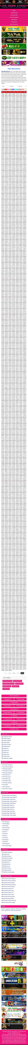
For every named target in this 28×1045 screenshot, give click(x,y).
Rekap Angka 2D (15, 709)
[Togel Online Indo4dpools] (14, 975)
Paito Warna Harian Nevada (9, 896)
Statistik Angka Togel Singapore (10, 795)
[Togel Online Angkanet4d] (14, 1009)
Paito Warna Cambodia (8, 770)
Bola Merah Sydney (7, 856)
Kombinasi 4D (8, 725)
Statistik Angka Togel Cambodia (10, 801)
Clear (22, 673)
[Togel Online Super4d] (14, 40)
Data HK (22, 1035)
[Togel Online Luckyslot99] (14, 980)
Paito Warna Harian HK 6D (8, 898)
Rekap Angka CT (8, 705)
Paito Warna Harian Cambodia (9, 884)
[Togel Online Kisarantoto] (14, 52)
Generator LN (8, 699)
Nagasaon (8, 908)
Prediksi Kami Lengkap (8, 758)
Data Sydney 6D (6, 843)
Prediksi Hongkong (7, 740)
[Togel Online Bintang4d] (14, 952)
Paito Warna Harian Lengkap (9, 902)
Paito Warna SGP (16, 1035)
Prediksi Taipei (6, 754)
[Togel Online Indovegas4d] (14, 1026)
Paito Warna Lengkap (7, 788)
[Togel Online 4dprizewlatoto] (14, 963)
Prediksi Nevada (6, 756)
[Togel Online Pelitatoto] (14, 57)
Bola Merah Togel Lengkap (8, 872)
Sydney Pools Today (9, 910)
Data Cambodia (6, 827)
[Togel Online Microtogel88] (14, 917)
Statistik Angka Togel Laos (8, 809)
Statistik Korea (15, 686)
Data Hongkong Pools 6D (6, 736)
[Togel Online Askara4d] (14, 946)
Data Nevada (5, 839)
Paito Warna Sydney (7, 768)
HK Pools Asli (23, 1042)
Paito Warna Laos (6, 778)
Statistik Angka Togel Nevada (9, 813)
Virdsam (3, 908)
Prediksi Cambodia (7, 744)
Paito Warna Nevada (7, 782)
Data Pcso (5, 831)
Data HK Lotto (20, 1041)
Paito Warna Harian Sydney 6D (9, 900)
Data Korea (5, 833)
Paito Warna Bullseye (7, 772)
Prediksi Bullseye (6, 746)
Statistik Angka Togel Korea (9, 807)
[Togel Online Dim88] (14, 34)
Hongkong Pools (17, 910)
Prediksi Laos (6, 752)
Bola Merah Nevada (7, 870)
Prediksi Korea (6, 688)
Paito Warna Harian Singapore (9, 878)
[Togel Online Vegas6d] (14, 940)
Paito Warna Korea (14, 69)
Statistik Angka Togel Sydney (9, 799)
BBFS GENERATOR (14, 696)
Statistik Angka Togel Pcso (8, 805)
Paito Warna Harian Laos (8, 892)
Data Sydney (5, 825)
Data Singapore (6, 821)
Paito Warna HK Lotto (12, 1041)
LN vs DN (14, 722)
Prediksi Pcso (6, 748)
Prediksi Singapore (7, 738)
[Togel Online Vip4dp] (14, 986)
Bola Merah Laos (6, 866)
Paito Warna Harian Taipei (8, 894)
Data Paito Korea (19, 683)
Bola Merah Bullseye (7, 860)
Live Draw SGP (14, 15)
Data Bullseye (6, 829)
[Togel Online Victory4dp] (14, 929)
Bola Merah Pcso (6, 862)
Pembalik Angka (8, 719)
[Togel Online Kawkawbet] (14, 934)
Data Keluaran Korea (7, 681)
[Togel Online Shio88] (14, 1021)
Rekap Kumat (14, 702)
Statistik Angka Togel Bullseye (9, 803)
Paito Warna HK (14, 1034)
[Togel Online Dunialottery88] (14, 992)
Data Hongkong (6, 823)
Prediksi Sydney (6, 742)
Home (14, 10)
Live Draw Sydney (14, 17)
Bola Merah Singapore (7, 852)
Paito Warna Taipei (7, 780)
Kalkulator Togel (14, 729)
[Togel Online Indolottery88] (14, 1003)
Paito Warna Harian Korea (8, 683)
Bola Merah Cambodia (7, 858)
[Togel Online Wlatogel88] (14, 957)
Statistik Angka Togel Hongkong (10, 797)
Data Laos (5, 835)
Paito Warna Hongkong (8, 766)
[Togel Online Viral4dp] (14, 63)
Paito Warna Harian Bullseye (9, 886)
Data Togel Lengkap (7, 845)
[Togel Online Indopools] (14, 1015)
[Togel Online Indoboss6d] (14, 923)
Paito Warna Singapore (8, 764)
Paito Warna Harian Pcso (8, 888)
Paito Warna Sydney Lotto (14, 1042)
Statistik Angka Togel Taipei (9, 811)
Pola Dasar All (20, 712)
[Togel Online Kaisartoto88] (14, 969)
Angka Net (8, 1034)
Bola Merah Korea (7, 686)
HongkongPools (16, 1040)
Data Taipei (5, 837)
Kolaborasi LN (20, 725)
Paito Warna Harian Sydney (9, 882)
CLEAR (3, 89)
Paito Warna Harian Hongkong (9, 880)
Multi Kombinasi (21, 719)
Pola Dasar (14, 715)
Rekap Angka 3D (21, 705)
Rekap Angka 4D (8, 712)
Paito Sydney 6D (14, 24)
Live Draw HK (14, 12)
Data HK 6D (5, 841)
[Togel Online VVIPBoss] (14, 29)
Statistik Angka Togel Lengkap (9, 815)
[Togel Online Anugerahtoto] (14, 998)
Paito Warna (14, 19)
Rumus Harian (20, 699)
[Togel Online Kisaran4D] (14, 46)
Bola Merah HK (6, 854)
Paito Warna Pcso (6, 774)
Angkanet (20, 1038)
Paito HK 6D (14, 22)
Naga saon (13, 908)
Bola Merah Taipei (7, 868)
